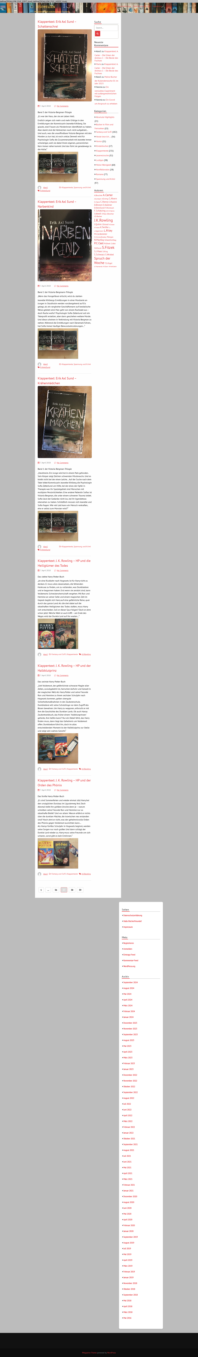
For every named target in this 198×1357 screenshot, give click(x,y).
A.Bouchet (98, 195)
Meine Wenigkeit (103, 164)
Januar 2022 (128, 1133)
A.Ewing (105, 199)
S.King (105, 251)
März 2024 (127, 1005)
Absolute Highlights (105, 117)
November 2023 (130, 1028)
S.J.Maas (98, 251)
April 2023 (127, 1052)
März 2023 (127, 1057)
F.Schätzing (99, 210)
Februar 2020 (129, 1225)
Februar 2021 (129, 1185)
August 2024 (128, 988)
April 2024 (127, 999)
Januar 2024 (128, 1017)
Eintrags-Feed (129, 954)
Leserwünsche (102, 155)
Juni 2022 (127, 1109)
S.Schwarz (99, 254)
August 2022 (128, 1098)
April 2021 (127, 1173)
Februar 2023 (129, 1063)
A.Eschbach (97, 199)
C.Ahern (113, 198)
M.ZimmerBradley (100, 237)
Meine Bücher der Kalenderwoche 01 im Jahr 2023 (106, 80)
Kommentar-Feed (130, 960)
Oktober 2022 (129, 1086)
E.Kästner (107, 204)
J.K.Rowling (86, 654)
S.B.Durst (97, 248)
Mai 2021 (127, 1167)
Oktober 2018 (129, 1289)
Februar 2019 (129, 1271)
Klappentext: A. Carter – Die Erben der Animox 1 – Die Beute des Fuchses (106, 56)
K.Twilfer (104, 227)
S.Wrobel (109, 254)
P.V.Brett (107, 243)
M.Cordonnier (100, 233)
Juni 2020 (127, 1208)
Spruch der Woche (102, 260)
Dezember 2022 (130, 1075)
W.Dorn (105, 266)
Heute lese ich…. (103, 136)
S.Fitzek (108, 247)
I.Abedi (97, 213)
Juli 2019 (127, 1248)
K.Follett (97, 227)
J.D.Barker (98, 216)
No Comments (62, 106)
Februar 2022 (129, 1127)
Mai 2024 (127, 994)
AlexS (45, 187)
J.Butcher (110, 214)
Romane (99, 174)
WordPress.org (129, 966)
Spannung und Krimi (82, 187)
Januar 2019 (128, 1277)
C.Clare (97, 202)
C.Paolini (113, 201)
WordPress (111, 1352)
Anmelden (127, 949)
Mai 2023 (127, 1046)
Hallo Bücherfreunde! (142, 6)
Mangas (110, 237)
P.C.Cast (98, 243)
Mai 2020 (127, 1214)
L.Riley (108, 230)
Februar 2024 (129, 1011)
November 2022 (130, 1080)
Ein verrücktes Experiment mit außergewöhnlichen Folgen (106, 92)
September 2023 (130, 1034)
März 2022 (127, 1121)
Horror (99, 141)
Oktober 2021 (129, 1138)
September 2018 (130, 1294)
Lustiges (100, 160)
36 (56, 890)
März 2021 (127, 1179)
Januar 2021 (128, 1190)
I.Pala (104, 214)
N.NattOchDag (110, 240)
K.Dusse (111, 224)
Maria (98, 64)
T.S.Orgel (108, 263)
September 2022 (130, 1092)
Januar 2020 (128, 1231)
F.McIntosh (109, 208)
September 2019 (130, 1237)
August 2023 (128, 1040)
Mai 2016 (127, 1318)
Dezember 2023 (130, 1023)
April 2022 (127, 1115)
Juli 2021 (127, 1156)
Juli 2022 (127, 1104)
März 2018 (127, 1312)
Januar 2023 (128, 1069)
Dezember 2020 (130, 1196)
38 (72, 890)
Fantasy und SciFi (59, 654)
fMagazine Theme (89, 1352)
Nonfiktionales (103, 169)
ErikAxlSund (45, 190)
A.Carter (108, 195)
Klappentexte (67, 187)
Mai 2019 (127, 1254)
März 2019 (127, 1266)
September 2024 (130, 982)
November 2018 (130, 1283)
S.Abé (113, 243)
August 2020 (128, 1202)
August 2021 (128, 1150)
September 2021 (130, 1144)
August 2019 (128, 1242)
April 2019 (127, 1260)
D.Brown (98, 204)
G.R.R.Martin (110, 211)
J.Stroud (105, 224)
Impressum (157, 6)
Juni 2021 (127, 1161)
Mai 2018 (127, 1300)
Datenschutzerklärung (122, 6)
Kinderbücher (102, 146)
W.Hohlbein (113, 266)
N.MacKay (99, 239)
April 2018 (127, 1306)
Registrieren (128, 943)
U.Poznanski (98, 266)
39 (80, 890)
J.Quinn (97, 224)
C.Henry (104, 201)
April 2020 (127, 1219)
